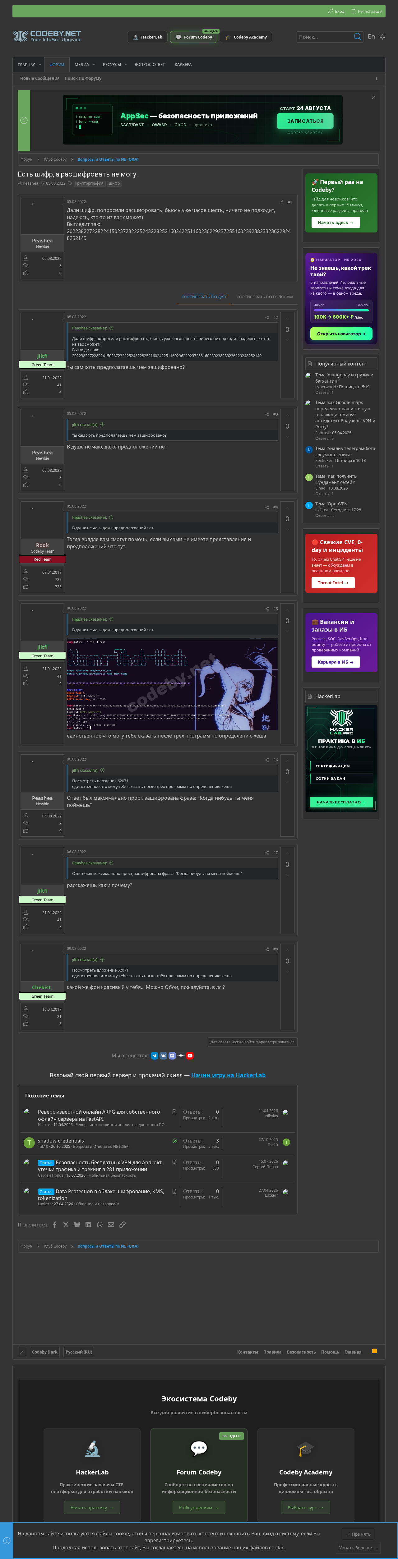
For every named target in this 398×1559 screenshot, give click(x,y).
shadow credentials (61, 1140)
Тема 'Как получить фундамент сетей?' (336, 479)
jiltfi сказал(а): (85, 424)
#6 (275, 759)
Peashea (30, 183)
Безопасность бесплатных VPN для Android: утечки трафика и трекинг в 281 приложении (100, 1166)
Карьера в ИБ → (336, 662)
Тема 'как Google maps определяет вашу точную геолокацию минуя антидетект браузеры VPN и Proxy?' (345, 414)
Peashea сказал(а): (89, 328)
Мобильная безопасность (112, 1175)
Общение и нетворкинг (97, 1204)
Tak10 (43, 1146)
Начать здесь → (336, 222)
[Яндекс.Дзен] (181, 1055)
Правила (272, 1352)
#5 (275, 608)
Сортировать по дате (204, 297)
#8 (275, 949)
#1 (290, 202)
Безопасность (301, 1352)
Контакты (247, 1352)
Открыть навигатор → (341, 333)
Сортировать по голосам (265, 297)
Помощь (330, 1352)
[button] (40, 64)
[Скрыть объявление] (373, 98)
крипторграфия (89, 183)
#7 (275, 852)
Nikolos (44, 1124)
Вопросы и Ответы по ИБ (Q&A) (101, 1146)
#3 (275, 414)
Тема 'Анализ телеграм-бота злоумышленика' (345, 451)
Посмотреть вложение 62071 (100, 781)
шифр (114, 183)
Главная (353, 1352)
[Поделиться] (281, 202)
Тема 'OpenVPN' (332, 504)
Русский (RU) (79, 1352)
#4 (275, 507)
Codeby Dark (45, 1352)
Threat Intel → (333, 583)
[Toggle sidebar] (377, 78)
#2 (275, 317)
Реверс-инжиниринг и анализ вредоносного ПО (120, 1124)
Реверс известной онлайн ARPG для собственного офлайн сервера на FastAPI (99, 1115)
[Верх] (367, 1352)
